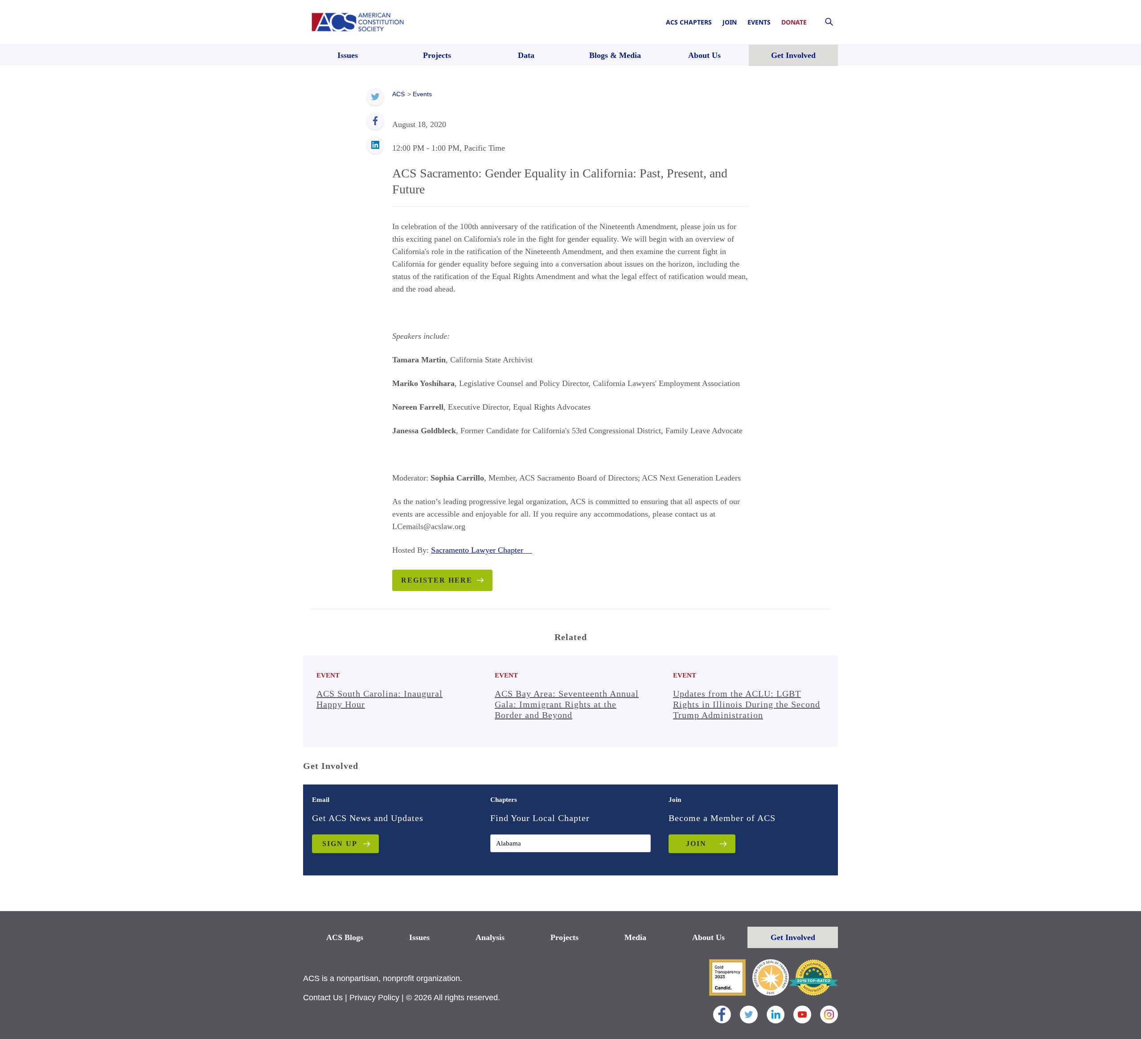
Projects (564, 937)
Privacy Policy (374, 997)
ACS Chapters (689, 22)
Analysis (490, 937)
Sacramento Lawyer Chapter (481, 550)
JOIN (696, 843)
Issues (419, 937)
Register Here (436, 580)
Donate (794, 22)
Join (729, 22)
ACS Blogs (344, 937)
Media (635, 937)
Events (759, 22)
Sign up (339, 843)
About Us (708, 937)
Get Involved (793, 937)
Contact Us (323, 997)
